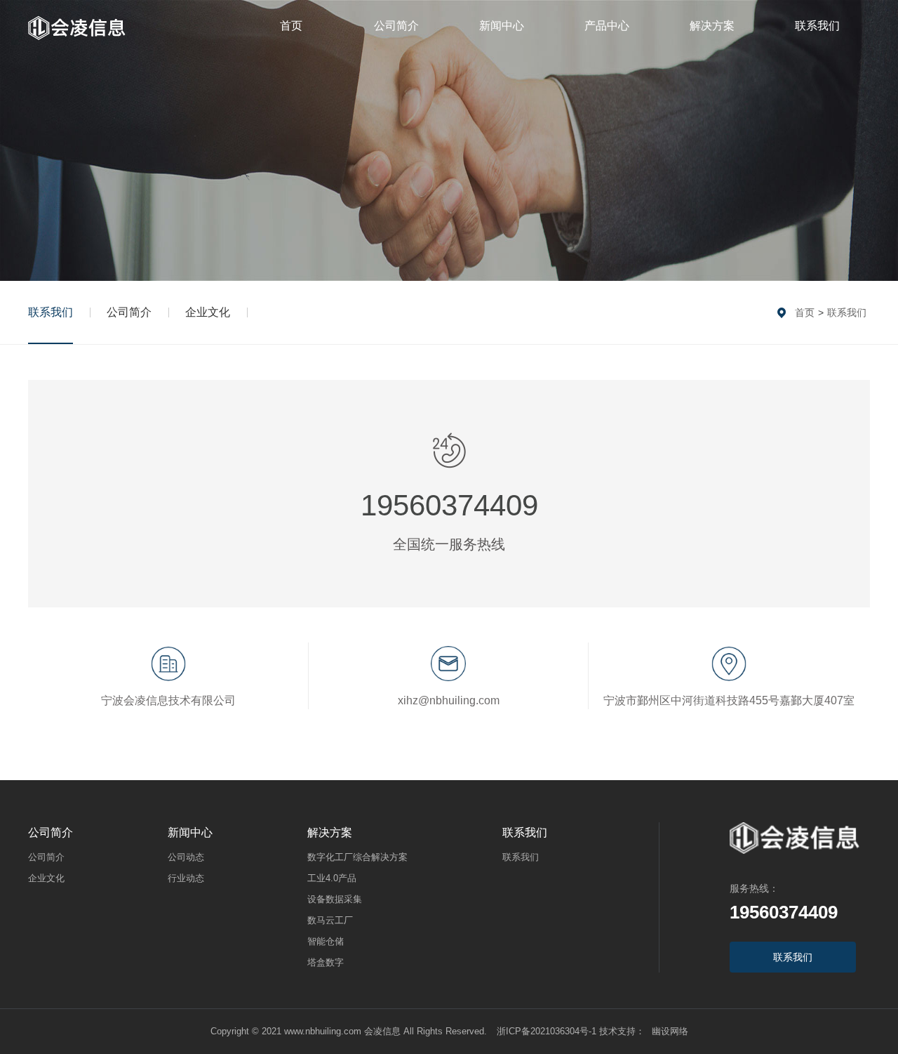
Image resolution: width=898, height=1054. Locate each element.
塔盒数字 (325, 962)
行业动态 (186, 878)
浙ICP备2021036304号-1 (546, 1031)
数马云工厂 (330, 920)
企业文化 (207, 312)
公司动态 (186, 857)
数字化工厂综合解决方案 (357, 857)
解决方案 (712, 26)
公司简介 (396, 26)
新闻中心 (501, 26)
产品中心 (606, 26)
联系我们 (817, 26)
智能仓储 (325, 941)
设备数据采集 (334, 899)
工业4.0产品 (331, 878)
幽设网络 (670, 1031)
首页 (291, 26)
